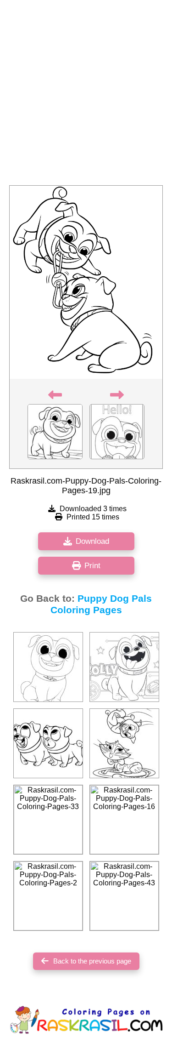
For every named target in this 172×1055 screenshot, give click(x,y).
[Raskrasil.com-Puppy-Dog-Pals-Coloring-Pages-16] (124, 820)
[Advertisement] (86, 95)
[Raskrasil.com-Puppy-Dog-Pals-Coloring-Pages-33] (48, 820)
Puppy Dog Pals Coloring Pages (101, 604)
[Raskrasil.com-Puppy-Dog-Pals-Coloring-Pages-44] (48, 743)
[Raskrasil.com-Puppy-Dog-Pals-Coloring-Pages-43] (124, 896)
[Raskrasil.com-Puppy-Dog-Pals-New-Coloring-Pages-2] (48, 667)
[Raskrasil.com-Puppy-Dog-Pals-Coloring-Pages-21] (124, 667)
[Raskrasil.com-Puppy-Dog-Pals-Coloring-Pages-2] (48, 896)
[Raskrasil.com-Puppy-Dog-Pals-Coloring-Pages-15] (124, 743)
